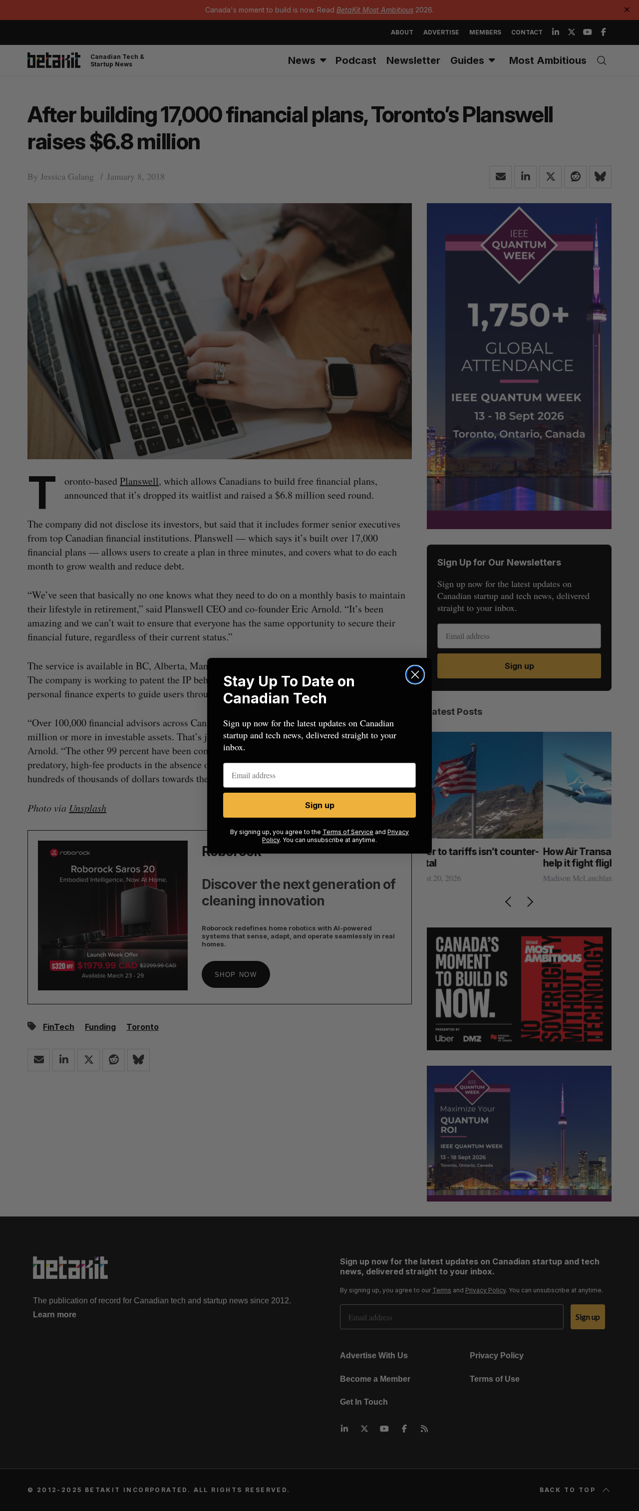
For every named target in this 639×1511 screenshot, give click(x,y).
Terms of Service (347, 832)
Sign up (319, 805)
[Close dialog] (415, 674)
